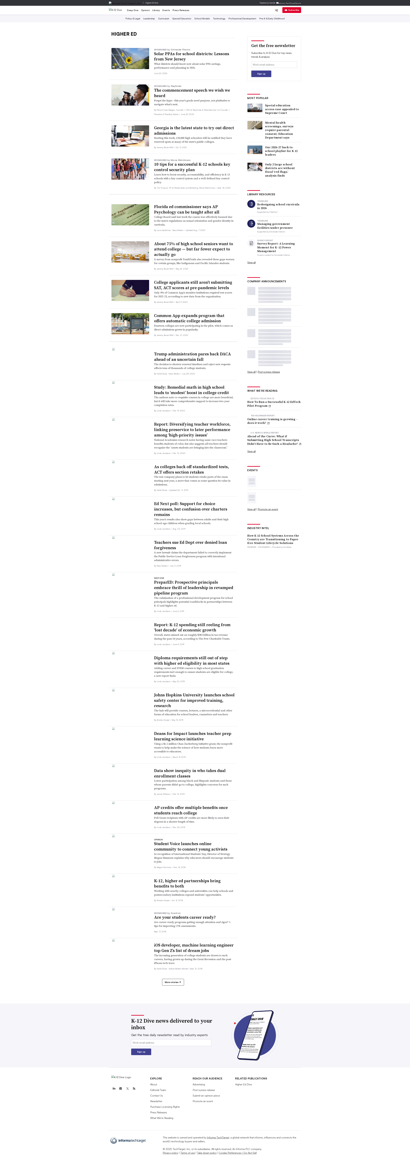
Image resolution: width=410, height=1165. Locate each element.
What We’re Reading (161, 1118)
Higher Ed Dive (151, 3)
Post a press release (269, 371)
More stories (171, 982)
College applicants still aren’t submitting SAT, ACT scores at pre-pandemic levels (193, 285)
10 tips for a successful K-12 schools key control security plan (192, 167)
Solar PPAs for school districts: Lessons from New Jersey (191, 56)
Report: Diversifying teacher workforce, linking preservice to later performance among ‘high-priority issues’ (192, 429)
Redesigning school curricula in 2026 (278, 206)
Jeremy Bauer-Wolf (165, 147)
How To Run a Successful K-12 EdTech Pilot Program (274, 404)
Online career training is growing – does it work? (272, 421)
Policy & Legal (133, 18)
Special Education (181, 18)
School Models (202, 18)
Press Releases (181, 10)
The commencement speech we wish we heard (192, 93)
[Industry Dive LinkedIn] (114, 1088)
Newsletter (156, 1101)
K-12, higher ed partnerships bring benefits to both (187, 883)
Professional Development (242, 18)
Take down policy (207, 1152)
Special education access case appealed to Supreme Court (282, 109)
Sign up (261, 73)
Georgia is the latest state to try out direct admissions (194, 130)
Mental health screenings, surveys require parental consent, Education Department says (279, 130)
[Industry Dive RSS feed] (134, 1088)
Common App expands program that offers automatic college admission (189, 318)
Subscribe (293, 10)
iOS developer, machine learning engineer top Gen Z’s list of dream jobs (194, 947)
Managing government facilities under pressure (275, 226)
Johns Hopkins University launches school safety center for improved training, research (194, 700)
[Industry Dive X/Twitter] (127, 1088)
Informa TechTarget (218, 1137)
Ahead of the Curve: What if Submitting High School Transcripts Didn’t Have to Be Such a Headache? (273, 440)
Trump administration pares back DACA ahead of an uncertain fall (192, 356)
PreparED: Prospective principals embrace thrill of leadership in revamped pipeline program (193, 587)
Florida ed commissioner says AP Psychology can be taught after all (186, 209)
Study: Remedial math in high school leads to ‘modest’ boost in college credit (191, 390)
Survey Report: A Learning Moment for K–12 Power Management (276, 247)
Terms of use (187, 1152)
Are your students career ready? (185, 917)
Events (166, 10)
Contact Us (156, 1095)
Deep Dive (133, 10)
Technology (219, 18)
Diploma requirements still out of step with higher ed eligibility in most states (192, 660)
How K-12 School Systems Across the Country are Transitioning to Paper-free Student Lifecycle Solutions (273, 539)
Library (156, 10)
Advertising (199, 1084)
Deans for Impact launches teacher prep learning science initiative (192, 736)
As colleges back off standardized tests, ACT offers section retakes (191, 469)
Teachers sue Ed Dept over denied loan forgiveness (190, 545)
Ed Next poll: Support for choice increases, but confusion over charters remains (190, 509)
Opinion (145, 10)
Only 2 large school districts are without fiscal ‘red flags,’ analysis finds (280, 170)
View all (251, 262)
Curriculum (163, 18)
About (153, 1084)
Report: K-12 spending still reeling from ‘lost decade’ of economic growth (192, 627)
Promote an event (268, 509)
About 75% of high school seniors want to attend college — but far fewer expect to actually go (193, 249)
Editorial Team (158, 1090)
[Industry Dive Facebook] (120, 1088)
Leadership (149, 18)
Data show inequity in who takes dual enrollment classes (190, 773)
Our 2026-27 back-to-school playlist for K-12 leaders (281, 151)
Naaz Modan (178, 230)
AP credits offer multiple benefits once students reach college (191, 810)
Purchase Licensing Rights (165, 1106)
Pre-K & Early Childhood (272, 18)
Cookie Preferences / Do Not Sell (238, 1152)
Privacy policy (170, 1152)
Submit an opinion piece (206, 1095)
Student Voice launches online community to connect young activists (190, 846)
